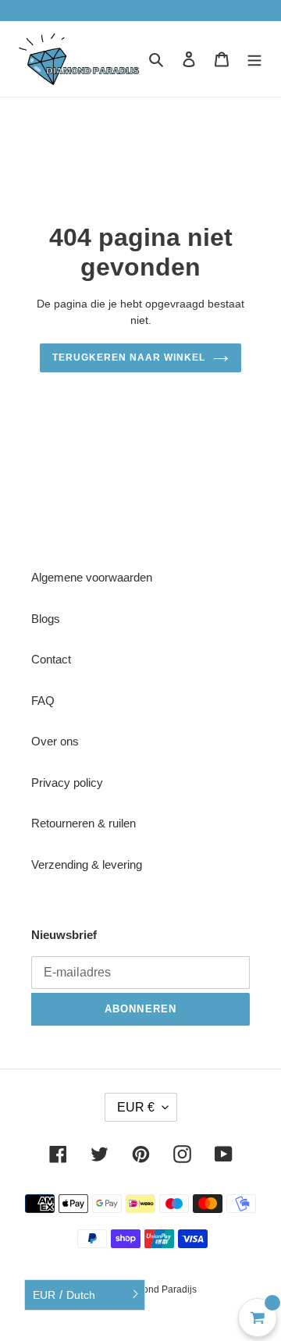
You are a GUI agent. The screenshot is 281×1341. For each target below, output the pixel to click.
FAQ (43, 700)
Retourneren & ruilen (83, 823)
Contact (51, 659)
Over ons (55, 741)
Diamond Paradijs (158, 1289)
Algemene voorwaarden (91, 577)
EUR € (136, 1107)
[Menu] (254, 59)
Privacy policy (67, 782)
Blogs (45, 618)
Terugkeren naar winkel (128, 357)
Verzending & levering (86, 864)
